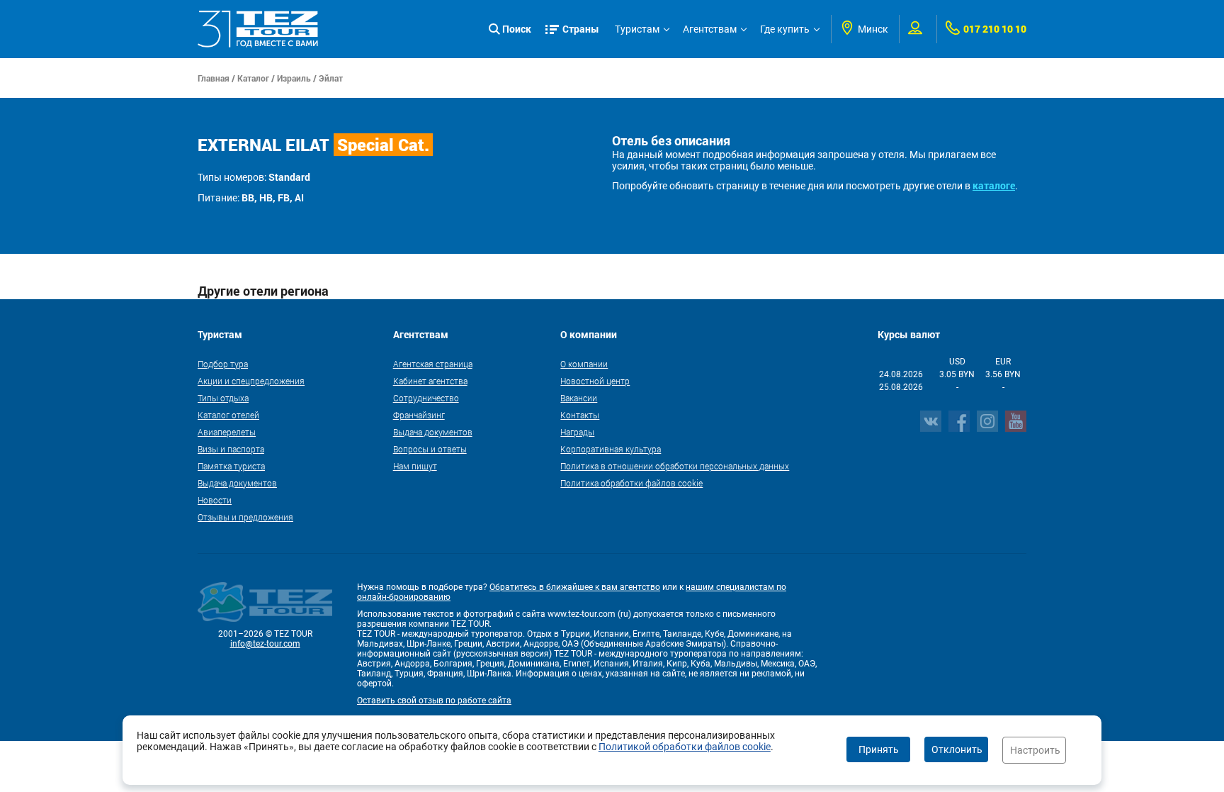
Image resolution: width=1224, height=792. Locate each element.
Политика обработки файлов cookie (631, 483)
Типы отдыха (223, 397)
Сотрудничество (426, 397)
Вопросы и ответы (430, 448)
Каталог (253, 78)
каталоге (994, 185)
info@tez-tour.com (265, 644)
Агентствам (710, 29)
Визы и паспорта (231, 448)
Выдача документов (237, 483)
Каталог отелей (228, 414)
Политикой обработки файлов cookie (685, 746)
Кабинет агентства (430, 380)
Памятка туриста (231, 466)
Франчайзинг (419, 414)
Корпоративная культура (610, 448)
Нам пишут (415, 466)
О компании (584, 363)
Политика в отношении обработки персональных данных (674, 466)
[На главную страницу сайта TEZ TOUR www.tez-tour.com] (258, 29)
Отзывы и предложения (245, 517)
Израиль (294, 78)
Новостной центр (595, 380)
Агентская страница (432, 363)
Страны (580, 28)
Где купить (785, 29)
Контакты (579, 414)
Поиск (516, 28)
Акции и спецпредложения (251, 380)
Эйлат (331, 78)
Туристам (637, 29)
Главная (214, 78)
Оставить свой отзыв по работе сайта (434, 700)
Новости (215, 500)
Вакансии (578, 397)
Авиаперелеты (227, 431)
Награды (577, 431)
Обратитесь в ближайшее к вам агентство (574, 587)
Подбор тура (223, 363)
